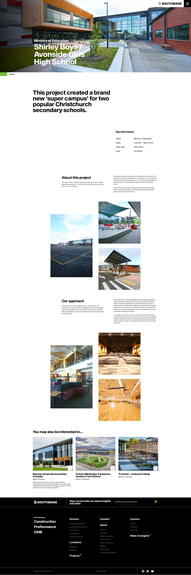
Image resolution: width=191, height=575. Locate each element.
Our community (104, 549)
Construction (45, 521)
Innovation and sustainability (108, 552)
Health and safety (105, 539)
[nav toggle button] (187, 3)
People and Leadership (106, 536)
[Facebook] (143, 571)
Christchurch (134, 527)
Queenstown (134, 530)
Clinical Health (74, 530)
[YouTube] (152, 571)
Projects (12, 74)
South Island (73, 550)
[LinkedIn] (148, 571)
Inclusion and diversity (106, 542)
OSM (38, 532)
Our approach (104, 533)
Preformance (45, 527)
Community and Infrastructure (78, 527)
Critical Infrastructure (76, 536)
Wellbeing (103, 546)
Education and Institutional (77, 523)
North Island (73, 547)
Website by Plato (101, 571)
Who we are (103, 529)
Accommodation (74, 533)
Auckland (133, 523)
